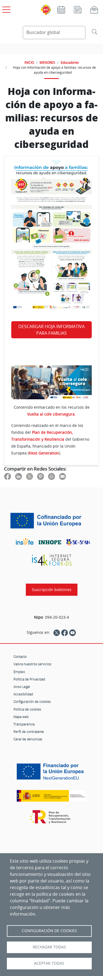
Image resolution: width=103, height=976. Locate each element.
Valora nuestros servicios (32, 664)
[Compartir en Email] (62, 476)
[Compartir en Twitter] (29, 476)
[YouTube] (72, 632)
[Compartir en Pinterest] (40, 476)
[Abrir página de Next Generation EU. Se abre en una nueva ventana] (51, 774)
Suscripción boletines (51, 589)
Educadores (70, 62)
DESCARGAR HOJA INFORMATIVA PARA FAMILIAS (51, 329)
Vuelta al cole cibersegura (51, 414)
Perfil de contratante (28, 731)
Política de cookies (27, 709)
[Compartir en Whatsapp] (51, 476)
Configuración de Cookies (49, 930)
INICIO (29, 62)
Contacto (20, 656)
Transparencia (24, 724)
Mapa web (21, 716)
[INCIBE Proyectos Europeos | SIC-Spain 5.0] (51, 521)
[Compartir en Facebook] (7, 476)
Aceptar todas (49, 963)
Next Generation (44, 453)
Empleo (19, 671)
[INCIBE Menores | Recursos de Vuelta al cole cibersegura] (51, 382)
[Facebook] (64, 632)
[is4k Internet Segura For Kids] (51, 560)
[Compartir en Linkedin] (18, 476)
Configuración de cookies (32, 701)
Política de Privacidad (29, 679)
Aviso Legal (21, 686)
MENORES (47, 62)
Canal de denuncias (27, 739)
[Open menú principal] (5, 8)
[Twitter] (56, 632)
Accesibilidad (23, 694)
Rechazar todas (49, 947)
